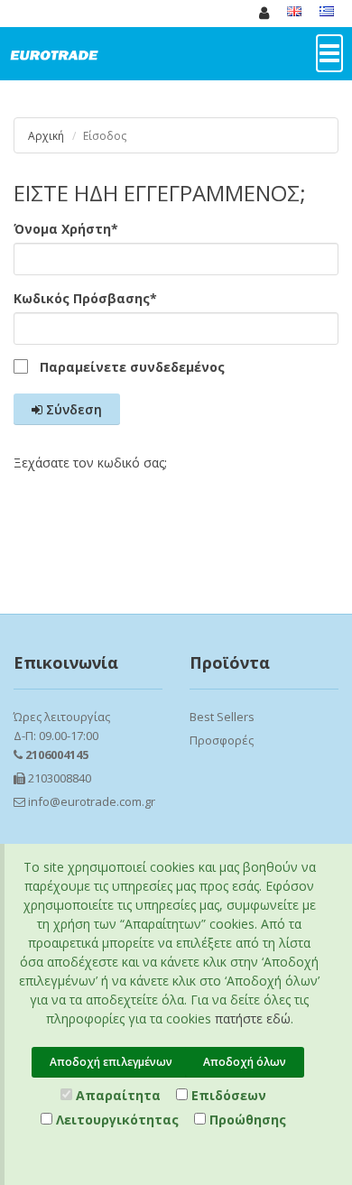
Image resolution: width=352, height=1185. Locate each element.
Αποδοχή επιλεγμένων (111, 1061)
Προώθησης (246, 1119)
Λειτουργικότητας (115, 1119)
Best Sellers (222, 716)
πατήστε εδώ (253, 1018)
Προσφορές (222, 740)
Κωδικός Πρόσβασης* (85, 298)
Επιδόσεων (227, 1095)
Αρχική (46, 135)
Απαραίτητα (116, 1095)
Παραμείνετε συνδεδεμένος (132, 367)
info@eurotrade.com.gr (90, 801)
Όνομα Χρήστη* (66, 228)
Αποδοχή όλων (244, 1061)
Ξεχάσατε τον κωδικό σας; (90, 462)
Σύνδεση (72, 409)
